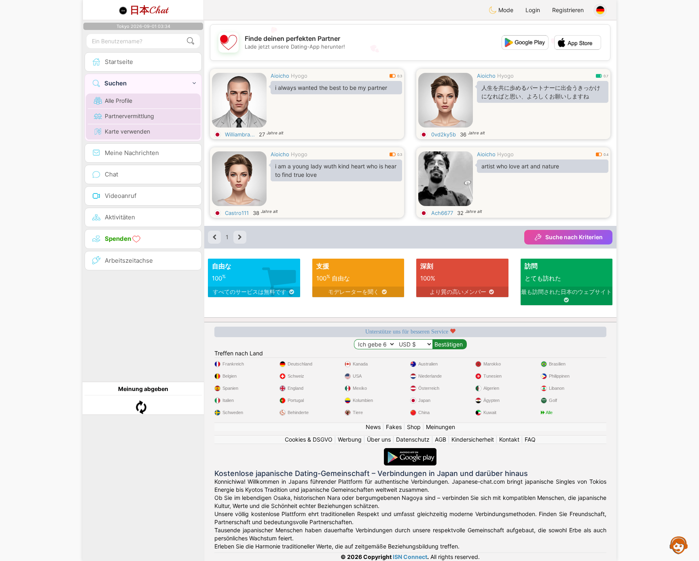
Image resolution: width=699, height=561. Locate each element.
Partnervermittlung (129, 116)
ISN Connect (410, 556)
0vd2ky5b (443, 134)
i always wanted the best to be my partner (331, 87)
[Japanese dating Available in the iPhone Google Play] (410, 451)
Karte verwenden (127, 131)
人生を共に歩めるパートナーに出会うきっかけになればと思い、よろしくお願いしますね (540, 92)
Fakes (394, 426)
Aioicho (280, 75)
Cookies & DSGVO (309, 439)
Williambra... (240, 134)
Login (532, 9)
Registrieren (568, 9)
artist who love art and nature (520, 166)
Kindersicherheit (472, 439)
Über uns (379, 439)
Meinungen (440, 426)
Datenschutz (413, 439)
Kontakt (509, 439)
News (373, 426)
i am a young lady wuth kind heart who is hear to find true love (335, 170)
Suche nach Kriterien (574, 237)
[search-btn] (190, 41)
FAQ (530, 439)
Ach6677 (442, 213)
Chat (149, 10)
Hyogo (299, 75)
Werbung (350, 439)
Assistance (678, 545)
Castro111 (237, 213)
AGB (440, 439)
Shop (414, 426)
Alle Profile (118, 100)
